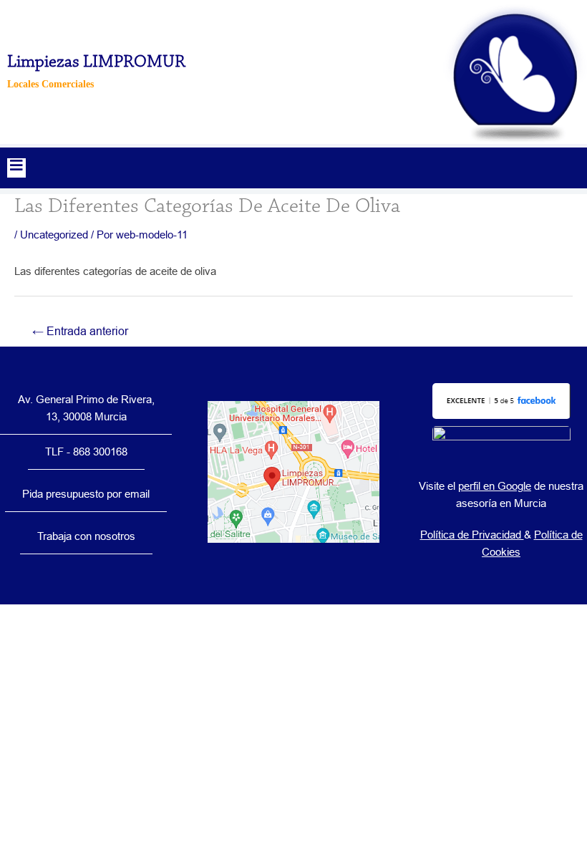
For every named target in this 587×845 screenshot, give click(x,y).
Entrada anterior (80, 330)
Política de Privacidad (472, 534)
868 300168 (100, 451)
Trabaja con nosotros (86, 536)
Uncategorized (54, 234)
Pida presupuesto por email (86, 494)
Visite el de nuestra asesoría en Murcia (501, 494)
